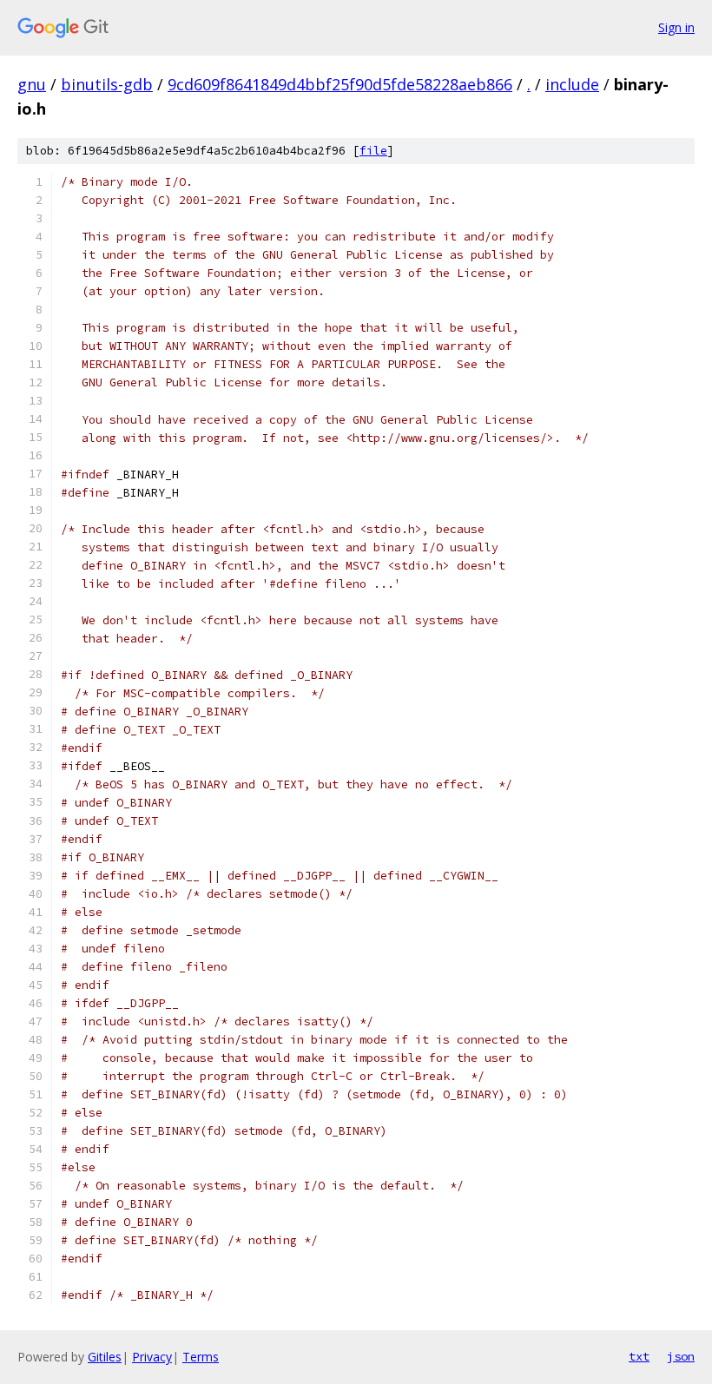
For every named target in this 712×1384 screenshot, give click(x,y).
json (681, 1356)
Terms (200, 1356)
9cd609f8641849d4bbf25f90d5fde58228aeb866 (340, 84)
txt (639, 1356)
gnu (31, 84)
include (572, 84)
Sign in (676, 27)
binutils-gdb (107, 84)
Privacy (152, 1356)
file (373, 150)
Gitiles (105, 1356)
